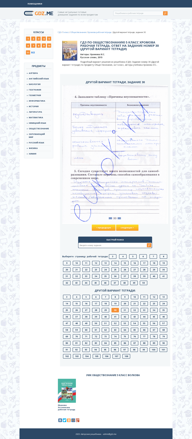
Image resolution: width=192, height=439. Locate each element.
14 (115, 263)
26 (125, 269)
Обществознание (39, 128)
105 (96, 356)
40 (154, 276)
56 (154, 323)
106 (106, 356)
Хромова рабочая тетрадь (99, 32)
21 (76, 269)
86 (125, 343)
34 (96, 276)
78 (154, 336)
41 (163, 276)
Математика (36, 117)
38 (134, 276)
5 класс (66, 32)
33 (86, 276)
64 (125, 329)
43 (76, 282)
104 (86, 356)
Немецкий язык (37, 123)
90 (163, 343)
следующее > (127, 227)
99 (143, 349)
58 (67, 329)
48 (124, 282)
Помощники (35, 3)
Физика (33, 148)
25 (115, 269)
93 (86, 349)
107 (116, 356)
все (33, 52)
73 (105, 336)
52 (115, 323)
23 (96, 269)
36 (115, 276)
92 (76, 349)
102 (67, 356)
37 (125, 276)
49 (134, 282)
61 (96, 329)
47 (115, 282)
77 (144, 336)
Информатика (37, 100)
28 (144, 269)
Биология (34, 84)
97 (124, 349)
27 (134, 269)
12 (96, 263)
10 (49, 45)
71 (86, 336)
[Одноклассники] (69, 420)
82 (86, 343)
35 (105, 276)
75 (125, 336)
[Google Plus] (77, 420)
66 (144, 329)
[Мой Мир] (73, 420)
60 (86, 329)
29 (154, 269)
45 (95, 282)
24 (105, 269)
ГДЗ (59, 32)
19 (163, 263)
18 (154, 263)
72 (96, 336)
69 (67, 336)
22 (86, 269)
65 (134, 329)
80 (67, 343)
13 (105, 263)
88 (144, 343)
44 (86, 282)
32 (76, 276)
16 (134, 263)
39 (144, 276)
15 (125, 263)
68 (163, 329)
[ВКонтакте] (60, 420)
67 (154, 329)
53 (125, 323)
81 (76, 343)
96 (115, 349)
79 (163, 336)
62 (105, 329)
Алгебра (33, 73)
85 (115, 343)
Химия (32, 153)
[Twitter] (64, 420)
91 (67, 349)
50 (143, 282)
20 (67, 269)
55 (144, 323)
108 (126, 356)
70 (76, 336)
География (35, 89)
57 (163, 323)
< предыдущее (103, 227)
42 (67, 282)
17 (144, 263)
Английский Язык (39, 78)
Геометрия (35, 95)
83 (96, 343)
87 (134, 343)
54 (134, 323)
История (34, 106)
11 (28, 52)
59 (76, 329)
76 (134, 336)
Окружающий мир (37, 135)
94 (95, 349)
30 (163, 269)
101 (163, 349)
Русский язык (36, 142)
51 (105, 323)
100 (153, 349)
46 (105, 282)
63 (115, 329)
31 (67, 276)
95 (105, 349)
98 (134, 349)
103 (77, 356)
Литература (35, 112)
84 (105, 343)
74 (115, 336)
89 (154, 343)
